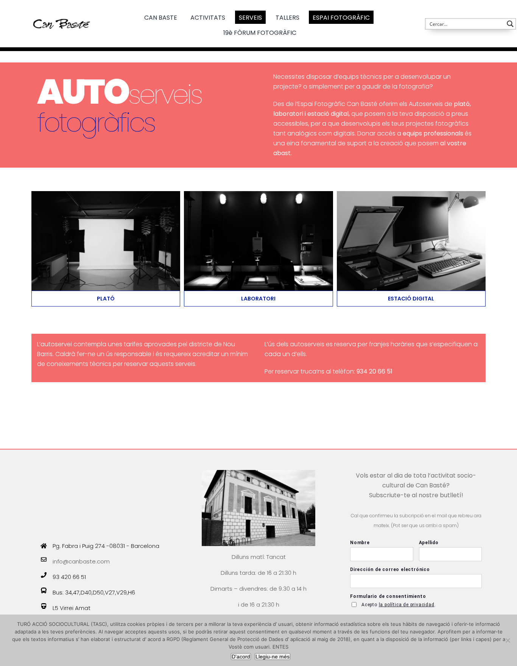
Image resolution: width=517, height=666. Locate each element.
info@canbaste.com (81, 561)
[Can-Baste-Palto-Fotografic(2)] (105, 194)
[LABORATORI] (258, 194)
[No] (507, 640)
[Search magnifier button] (510, 24)
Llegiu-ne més (272, 657)
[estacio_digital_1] (411, 194)
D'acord (241, 657)
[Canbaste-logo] (61, 12)
